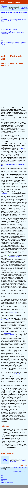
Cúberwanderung (6, 439)
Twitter (20, 471)
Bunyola (21, 148)
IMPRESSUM (3, 480)
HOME (2, 475)
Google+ (25, 471)
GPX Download (4, 459)
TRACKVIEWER (4, 479)
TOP (1, 473)
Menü (2, 1)
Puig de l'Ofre (13, 312)
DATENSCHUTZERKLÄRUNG (7, 482)
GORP (2, 477)
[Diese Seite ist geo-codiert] (20, 467)
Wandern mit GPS (14, 2)
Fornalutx (12, 334)
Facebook (15, 471)
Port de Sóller (7, 333)
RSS (12, 9)
